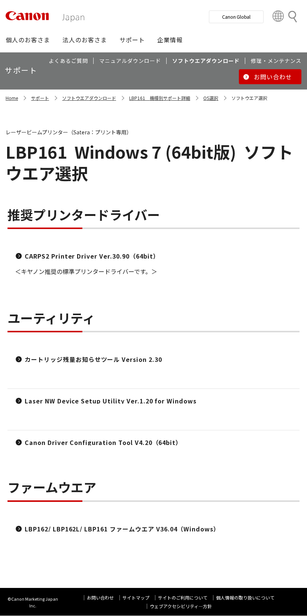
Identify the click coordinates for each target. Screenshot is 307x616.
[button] (28, 39)
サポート (40, 98)
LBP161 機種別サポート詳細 (159, 98)
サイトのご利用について (182, 597)
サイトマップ (135, 597)
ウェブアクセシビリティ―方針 (181, 606)
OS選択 (210, 98)
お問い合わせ (100, 597)
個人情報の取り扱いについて (245, 597)
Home (12, 98)
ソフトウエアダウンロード (89, 98)
